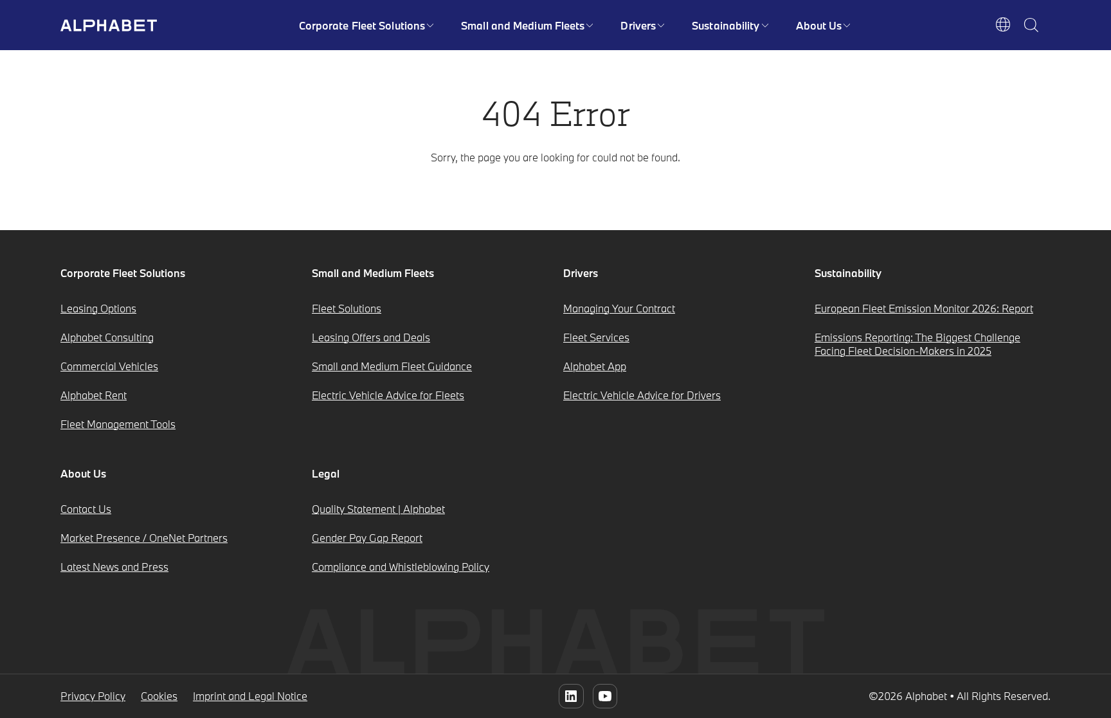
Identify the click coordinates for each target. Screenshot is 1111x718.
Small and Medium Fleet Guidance (392, 366)
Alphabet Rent (93, 395)
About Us (819, 25)
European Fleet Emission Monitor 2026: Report (924, 308)
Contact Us (85, 509)
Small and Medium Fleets (522, 25)
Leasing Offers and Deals (371, 337)
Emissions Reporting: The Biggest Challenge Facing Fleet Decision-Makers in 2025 (917, 343)
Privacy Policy (92, 696)
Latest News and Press (114, 566)
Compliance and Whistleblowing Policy (400, 566)
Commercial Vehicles (109, 366)
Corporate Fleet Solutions (362, 25)
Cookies (159, 696)
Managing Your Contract (619, 308)
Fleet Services (596, 337)
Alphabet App (594, 366)
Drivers (638, 25)
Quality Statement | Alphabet (378, 509)
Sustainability (725, 25)
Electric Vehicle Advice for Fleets (388, 395)
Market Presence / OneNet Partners (144, 537)
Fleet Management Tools (118, 424)
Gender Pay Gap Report (367, 537)
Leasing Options (98, 308)
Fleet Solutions (346, 308)
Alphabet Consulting (107, 337)
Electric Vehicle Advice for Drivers (642, 395)
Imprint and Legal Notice (250, 696)
